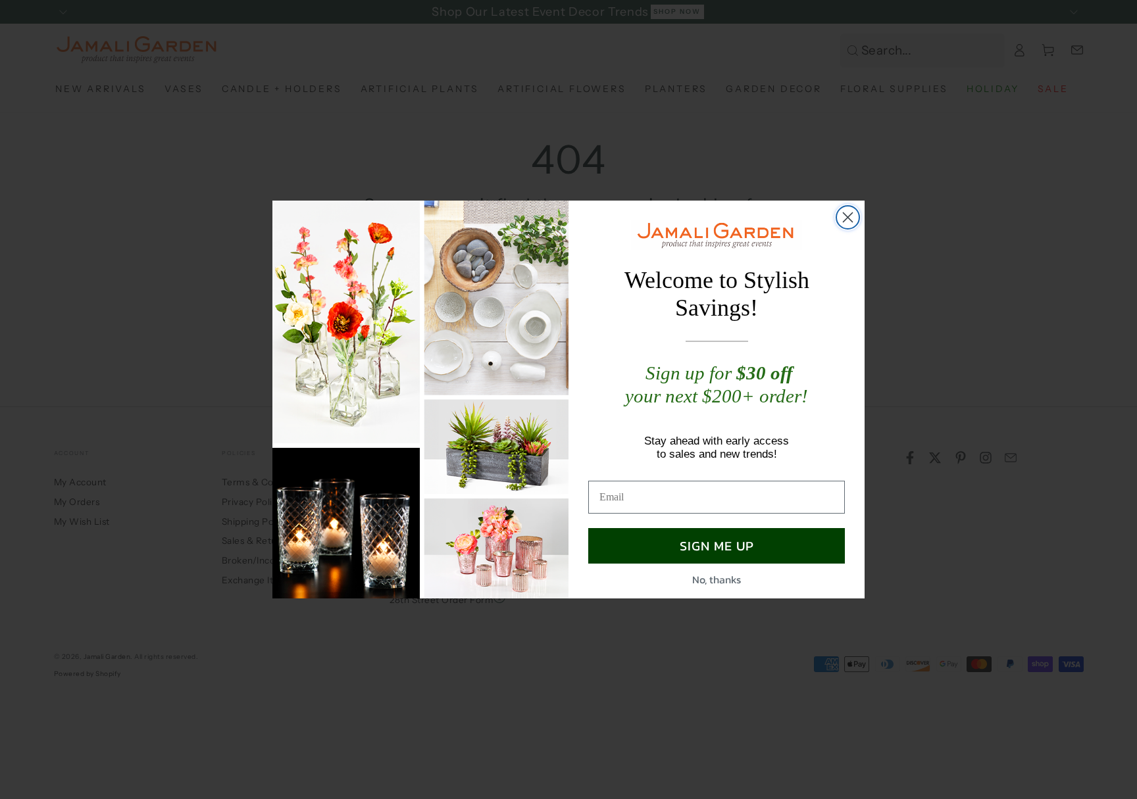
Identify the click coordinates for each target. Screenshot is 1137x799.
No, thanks (716, 579)
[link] (716, 234)
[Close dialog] (847, 217)
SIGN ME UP (717, 546)
